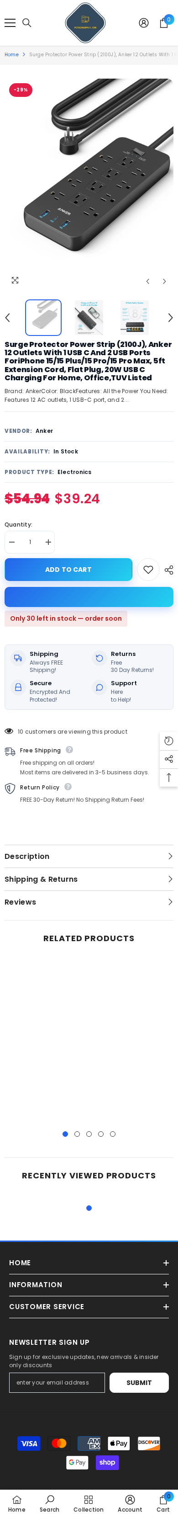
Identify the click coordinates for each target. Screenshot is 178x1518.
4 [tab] (101, 1134)
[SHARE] (166, 570)
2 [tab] (77, 1134)
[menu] (10, 22)
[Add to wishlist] (148, 569)
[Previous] (148, 281)
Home (12, 54)
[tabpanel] (45, 1039)
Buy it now (89, 597)
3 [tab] (89, 1134)
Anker (44, 431)
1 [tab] (65, 1134)
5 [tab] (112, 1134)
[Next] (165, 281)
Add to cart (66, 569)
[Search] (26, 22)
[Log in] (144, 23)
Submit (139, 1382)
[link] (49, 1503)
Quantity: (18, 524)
